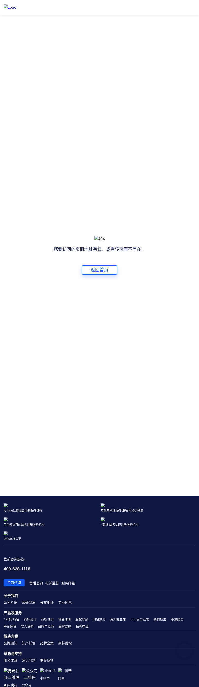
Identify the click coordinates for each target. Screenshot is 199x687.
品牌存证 (82, 626)
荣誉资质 (28, 602)
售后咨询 (36, 583)
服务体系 (10, 660)
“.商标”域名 (11, 619)
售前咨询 (14, 583)
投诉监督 (52, 583)
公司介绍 (10, 602)
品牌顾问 (10, 643)
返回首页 (99, 269)
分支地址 (47, 602)
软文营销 (27, 626)
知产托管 (28, 643)
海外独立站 (118, 619)
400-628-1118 (17, 568)
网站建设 (99, 619)
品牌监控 (64, 626)
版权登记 (81, 619)
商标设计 (30, 619)
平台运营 (10, 626)
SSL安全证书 (139, 619)
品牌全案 (47, 643)
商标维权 (65, 643)
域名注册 (64, 619)
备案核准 (160, 619)
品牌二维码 (46, 626)
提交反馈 (47, 660)
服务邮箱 (68, 583)
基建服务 (177, 619)
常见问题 (28, 660)
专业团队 (65, 602)
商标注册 (47, 619)
